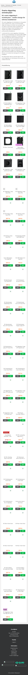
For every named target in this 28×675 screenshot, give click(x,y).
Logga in (14, 642)
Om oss (14, 649)
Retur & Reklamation (14, 636)
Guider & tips (14, 651)
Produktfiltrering (6, 65)
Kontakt (14, 631)
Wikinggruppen (17, 672)
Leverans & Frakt (14, 634)
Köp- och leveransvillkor (14, 633)
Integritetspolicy (14, 648)
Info (5, 88)
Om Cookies (14, 654)
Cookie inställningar (14, 655)
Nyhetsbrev (14, 652)
